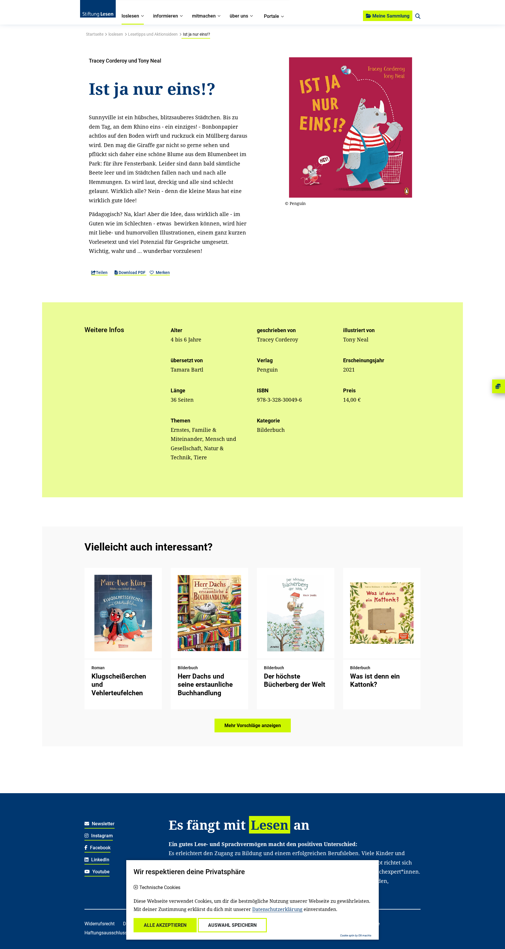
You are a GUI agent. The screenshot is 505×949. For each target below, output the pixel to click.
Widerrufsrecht (99, 923)
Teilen (102, 272)
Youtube (100, 871)
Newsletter (103, 824)
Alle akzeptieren (165, 925)
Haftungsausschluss (105, 933)
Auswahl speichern (232, 925)
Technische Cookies (159, 887)
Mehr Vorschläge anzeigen (252, 725)
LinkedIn (99, 859)
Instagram (101, 835)
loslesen (115, 34)
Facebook (99, 847)
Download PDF (132, 272)
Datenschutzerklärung (277, 909)
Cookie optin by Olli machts (355, 935)
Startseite (94, 34)
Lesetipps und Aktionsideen (153, 34)
